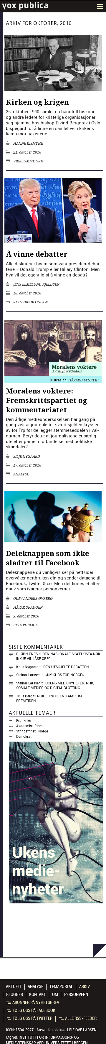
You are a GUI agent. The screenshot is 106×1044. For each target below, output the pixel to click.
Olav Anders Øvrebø (33, 599)
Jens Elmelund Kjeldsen (36, 284)
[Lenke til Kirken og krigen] (53, 89)
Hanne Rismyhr (28, 143)
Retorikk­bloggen (30, 302)
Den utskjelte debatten (66, 666)
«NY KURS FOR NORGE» (64, 674)
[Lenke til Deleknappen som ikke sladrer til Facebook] (53, 540)
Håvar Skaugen (28, 607)
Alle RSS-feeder (81, 1018)
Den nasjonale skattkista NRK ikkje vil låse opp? (58, 656)
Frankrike (23, 720)
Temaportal (61, 986)
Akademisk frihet (29, 725)
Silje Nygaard (26, 457)
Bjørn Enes (27, 653)
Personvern (76, 994)
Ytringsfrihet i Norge (32, 731)
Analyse (21, 474)
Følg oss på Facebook (34, 1010)
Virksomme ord (28, 161)
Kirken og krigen (37, 102)
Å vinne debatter (36, 254)
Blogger (14, 994)
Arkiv (84, 986)
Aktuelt (13, 986)
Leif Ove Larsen (82, 1029)
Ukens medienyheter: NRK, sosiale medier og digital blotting (55, 685)
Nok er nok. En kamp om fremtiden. (49, 698)
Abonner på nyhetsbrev (35, 1002)
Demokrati (24, 736)
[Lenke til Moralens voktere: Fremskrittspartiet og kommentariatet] (53, 374)
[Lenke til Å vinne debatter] (53, 241)
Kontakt (37, 994)
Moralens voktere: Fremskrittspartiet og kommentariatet (46, 400)
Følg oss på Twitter (32, 1018)
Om (55, 994)
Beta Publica (25, 625)
